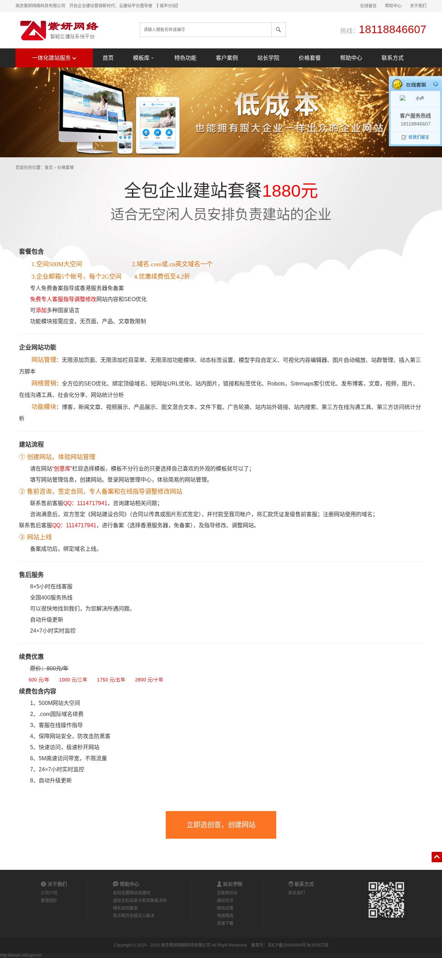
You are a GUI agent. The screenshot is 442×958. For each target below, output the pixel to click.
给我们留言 (419, 137)
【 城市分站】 (168, 5)
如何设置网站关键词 (131, 893)
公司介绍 (49, 893)
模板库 (141, 58)
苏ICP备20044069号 (287, 945)
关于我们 (418, 5)
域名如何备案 (125, 908)
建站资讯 (225, 900)
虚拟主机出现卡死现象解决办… (142, 900)
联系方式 (393, 58)
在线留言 (368, 5)
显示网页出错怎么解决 (133, 915)
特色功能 (185, 58)
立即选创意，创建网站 (221, 825)
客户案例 (227, 58)
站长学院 (268, 58)
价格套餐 (310, 58)
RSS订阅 (319, 945)
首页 (108, 58)
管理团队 (49, 900)
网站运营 (225, 908)
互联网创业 (227, 893)
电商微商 (225, 915)
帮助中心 (393, 5)
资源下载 (225, 923)
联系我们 (296, 893)
